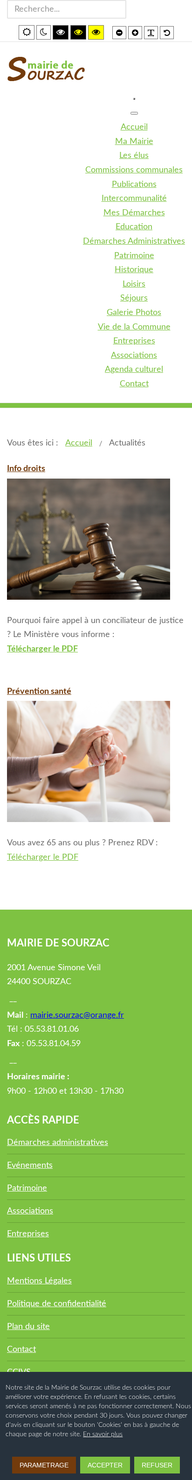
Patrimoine (27, 1188)
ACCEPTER (105, 1465)
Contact (21, 1349)
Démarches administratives (57, 1142)
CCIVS (19, 1372)
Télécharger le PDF (42, 857)
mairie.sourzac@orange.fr (77, 1015)
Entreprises (28, 1234)
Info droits (26, 469)
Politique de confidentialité (56, 1304)
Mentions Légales (39, 1281)
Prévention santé (39, 691)
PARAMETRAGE (44, 1465)
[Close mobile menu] (134, 113)
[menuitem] (134, 127)
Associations (30, 1211)
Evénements (30, 1165)
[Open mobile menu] (134, 99)
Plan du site (28, 1326)
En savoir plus (103, 1434)
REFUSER (157, 1465)
